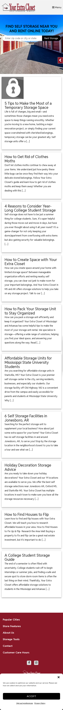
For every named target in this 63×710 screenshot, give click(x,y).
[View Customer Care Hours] (56, 652)
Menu (57, 7)
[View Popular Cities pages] (56, 619)
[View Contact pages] (56, 646)
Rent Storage (51, 38)
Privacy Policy (39, 703)
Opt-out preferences (24, 703)
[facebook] (29, 663)
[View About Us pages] (56, 633)
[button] (58, 677)
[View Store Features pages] (56, 626)
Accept (31, 696)
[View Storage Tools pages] (56, 639)
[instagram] (36, 663)
